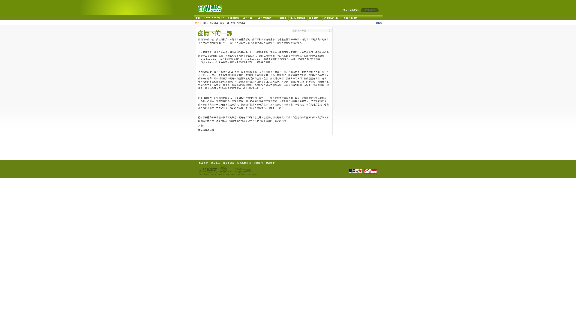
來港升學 (224, 23)
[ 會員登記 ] (354, 10)
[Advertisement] (264, 143)
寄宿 (233, 23)
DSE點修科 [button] (233, 18)
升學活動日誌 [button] (350, 18)
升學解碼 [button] (282, 18)
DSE (205, 23)
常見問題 (258, 163)
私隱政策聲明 (244, 163)
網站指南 (215, 163)
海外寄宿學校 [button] (265, 18)
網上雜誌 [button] (314, 18)
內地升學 (241, 23)
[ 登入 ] (345, 10)
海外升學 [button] (248, 18)
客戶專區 (270, 163)
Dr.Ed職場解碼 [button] (298, 18)
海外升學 (214, 23)
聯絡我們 (203, 163)
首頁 (197, 18)
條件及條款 (228, 163)
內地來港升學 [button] (331, 18)
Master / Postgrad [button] (214, 17)
